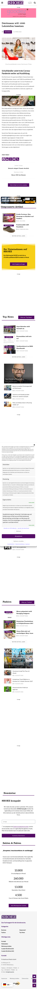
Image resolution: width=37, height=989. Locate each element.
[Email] (14, 159)
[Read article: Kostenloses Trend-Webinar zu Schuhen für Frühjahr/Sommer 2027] (7, 680)
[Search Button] (35, 2)
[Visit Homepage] (15, 3)
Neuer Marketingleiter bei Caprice (14, 379)
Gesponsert (9, 215)
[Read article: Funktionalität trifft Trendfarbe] (9, 228)
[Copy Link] (17, 159)
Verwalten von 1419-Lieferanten (10, 528)
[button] (34, 445)
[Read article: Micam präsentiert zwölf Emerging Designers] (10, 614)
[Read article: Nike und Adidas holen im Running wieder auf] (7, 404)
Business (8, 31)
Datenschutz (25, 978)
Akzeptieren (18, 536)
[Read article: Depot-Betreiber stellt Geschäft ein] (10, 329)
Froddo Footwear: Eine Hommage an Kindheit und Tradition (25, 216)
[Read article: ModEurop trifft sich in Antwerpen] (18, 659)
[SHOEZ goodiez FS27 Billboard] (18, 13)
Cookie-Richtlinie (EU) (7, 948)
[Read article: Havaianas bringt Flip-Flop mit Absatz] (7, 672)
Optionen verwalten (18, 541)
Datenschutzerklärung (19, 544)
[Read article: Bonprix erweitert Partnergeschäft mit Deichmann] (7, 387)
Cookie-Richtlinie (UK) (7, 951)
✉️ (34, 976)
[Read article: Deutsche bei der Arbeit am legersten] (7, 689)
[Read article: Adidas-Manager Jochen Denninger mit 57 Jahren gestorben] (7, 546)
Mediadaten (4, 944)
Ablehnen (18, 531)
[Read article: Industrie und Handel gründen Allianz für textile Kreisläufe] (7, 396)
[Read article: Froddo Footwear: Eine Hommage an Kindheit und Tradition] (9, 217)
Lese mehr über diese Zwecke (23, 528)
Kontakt (3, 941)
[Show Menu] (2, 2)
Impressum (27, 544)
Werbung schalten (6, 946)
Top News (9, 327)
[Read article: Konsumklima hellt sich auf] (10, 339)
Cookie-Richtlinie (10, 544)
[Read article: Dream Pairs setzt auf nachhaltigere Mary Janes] (10, 634)
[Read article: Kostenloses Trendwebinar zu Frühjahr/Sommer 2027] (10, 624)
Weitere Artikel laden (18, 235)
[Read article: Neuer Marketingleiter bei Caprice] (18, 374)
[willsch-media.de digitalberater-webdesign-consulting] (18, 200)
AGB (32, 978)
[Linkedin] (7, 159)
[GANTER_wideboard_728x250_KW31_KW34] (18, 101)
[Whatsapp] (10, 159)
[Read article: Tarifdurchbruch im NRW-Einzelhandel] (10, 349)
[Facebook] (3, 159)
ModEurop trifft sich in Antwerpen (14, 664)
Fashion (8, 612)
